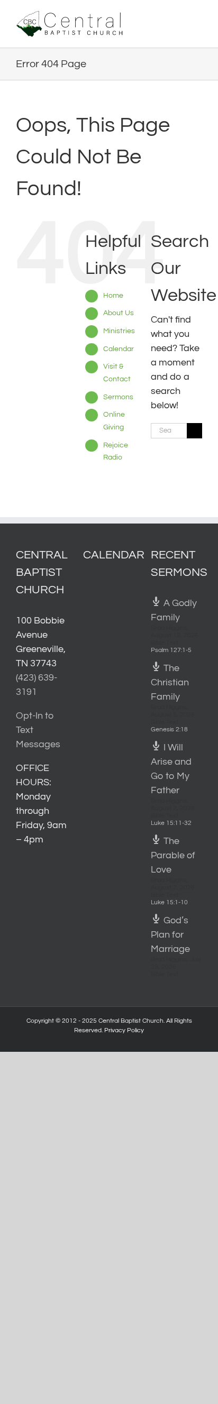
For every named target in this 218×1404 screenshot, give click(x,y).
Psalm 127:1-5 (171, 650)
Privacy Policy (124, 1030)
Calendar (118, 349)
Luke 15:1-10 (169, 902)
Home (113, 295)
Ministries (119, 331)
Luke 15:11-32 (171, 823)
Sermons (118, 397)
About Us (118, 313)
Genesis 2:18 (169, 729)
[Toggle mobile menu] (198, 16)
